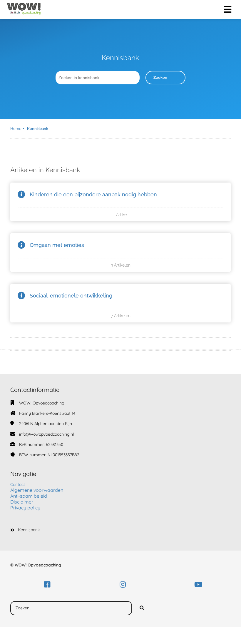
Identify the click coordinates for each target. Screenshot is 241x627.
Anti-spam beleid (28, 496)
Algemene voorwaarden (36, 490)
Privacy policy (25, 508)
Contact (17, 484)
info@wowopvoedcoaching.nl (46, 434)
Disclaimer (21, 502)
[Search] (142, 608)
